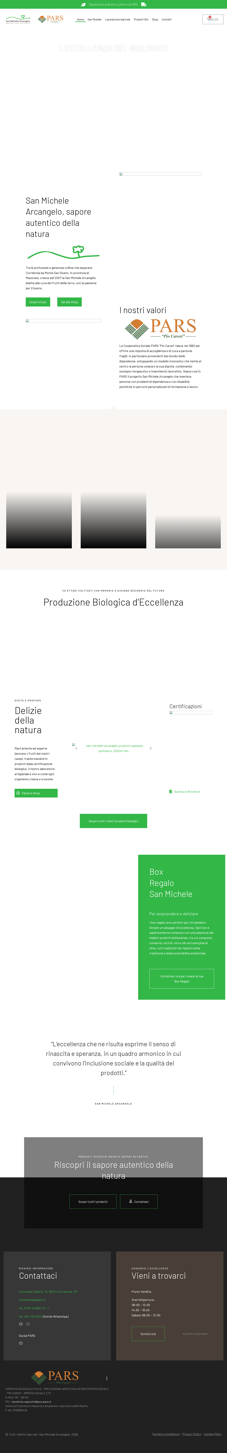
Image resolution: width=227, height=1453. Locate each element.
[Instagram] (28, 1324)
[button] (76, 748)
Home (80, 19)
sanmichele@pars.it (32, 1300)
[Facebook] (21, 1324)
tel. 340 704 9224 (31, 1316)
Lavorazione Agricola (117, 19)
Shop (155, 19)
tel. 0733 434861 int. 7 (34, 1308)
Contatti (167, 19)
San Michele (94, 19)
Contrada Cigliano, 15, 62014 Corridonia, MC (48, 1291)
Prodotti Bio (141, 19)
